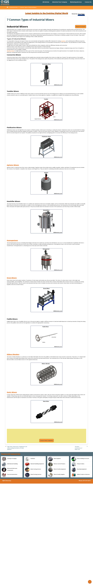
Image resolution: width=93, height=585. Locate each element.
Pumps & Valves (80, 463)
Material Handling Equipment (37, 463)
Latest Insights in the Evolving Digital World (46, 13)
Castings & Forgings (12, 458)
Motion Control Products (59, 463)
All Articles (46, 2)
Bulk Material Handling (12, 463)
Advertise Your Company (59, 2)
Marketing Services (76, 2)
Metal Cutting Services (35, 469)
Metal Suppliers (57, 458)
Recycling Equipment (82, 469)
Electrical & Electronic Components (12, 469)
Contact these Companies (46, 440)
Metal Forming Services (35, 474)
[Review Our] (81, 15)
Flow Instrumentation (12, 474)
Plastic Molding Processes (83, 458)
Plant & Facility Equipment (60, 469)
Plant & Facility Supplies (59, 474)
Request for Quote (80, 26)
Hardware (32, 458)
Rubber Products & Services (83, 474)
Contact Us (88, 2)
